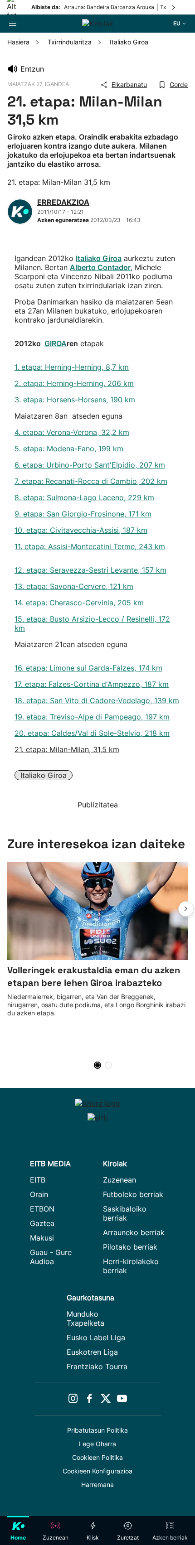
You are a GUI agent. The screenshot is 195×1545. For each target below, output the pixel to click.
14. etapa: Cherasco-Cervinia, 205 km (79, 602)
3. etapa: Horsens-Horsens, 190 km (75, 399)
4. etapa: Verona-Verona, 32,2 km (72, 432)
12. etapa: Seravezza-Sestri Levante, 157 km (90, 570)
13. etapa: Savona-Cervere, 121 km (74, 586)
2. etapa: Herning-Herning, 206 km (74, 383)
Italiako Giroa (43, 775)
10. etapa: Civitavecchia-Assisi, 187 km (81, 530)
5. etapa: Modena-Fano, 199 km (69, 448)
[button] (186, 909)
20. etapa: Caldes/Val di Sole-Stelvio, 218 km (92, 733)
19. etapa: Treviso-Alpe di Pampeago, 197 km (92, 716)
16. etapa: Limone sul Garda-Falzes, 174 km (88, 667)
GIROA (55, 343)
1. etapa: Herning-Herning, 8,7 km (72, 367)
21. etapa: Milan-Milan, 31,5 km (67, 749)
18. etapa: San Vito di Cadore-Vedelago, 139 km (97, 700)
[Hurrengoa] (174, 7)
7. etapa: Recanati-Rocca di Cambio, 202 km (91, 481)
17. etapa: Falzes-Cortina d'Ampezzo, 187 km (92, 684)
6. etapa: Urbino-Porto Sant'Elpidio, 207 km (90, 464)
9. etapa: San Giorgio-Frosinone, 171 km (83, 513)
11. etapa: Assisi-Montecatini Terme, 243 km (90, 546)
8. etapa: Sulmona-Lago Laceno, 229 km (84, 497)
